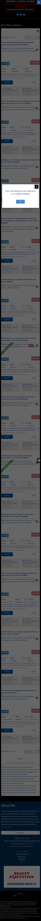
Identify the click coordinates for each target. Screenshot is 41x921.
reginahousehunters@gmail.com (22, 846)
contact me (5, 827)
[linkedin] (23, 15)
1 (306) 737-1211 (6, 92)
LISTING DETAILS (7, 82)
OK (21, 202)
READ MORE (20, 833)
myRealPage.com (20, 895)
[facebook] (17, 15)
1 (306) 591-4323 (26, 92)
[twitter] (20, 15)
